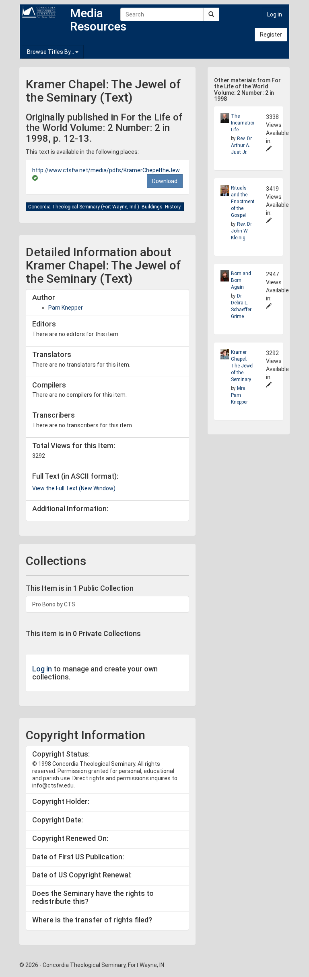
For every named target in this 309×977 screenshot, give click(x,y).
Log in (274, 14)
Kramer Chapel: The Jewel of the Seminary (242, 365)
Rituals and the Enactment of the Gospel (243, 201)
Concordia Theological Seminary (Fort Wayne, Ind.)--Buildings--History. (104, 207)
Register (271, 34)
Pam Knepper (65, 307)
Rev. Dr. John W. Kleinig (242, 231)
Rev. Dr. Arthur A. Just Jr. (242, 145)
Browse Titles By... (51, 52)
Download (164, 181)
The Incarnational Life (245, 123)
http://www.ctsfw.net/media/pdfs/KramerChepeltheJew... (107, 170)
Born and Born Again (241, 280)
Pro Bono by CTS (53, 604)
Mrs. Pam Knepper (239, 395)
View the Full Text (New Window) (73, 488)
